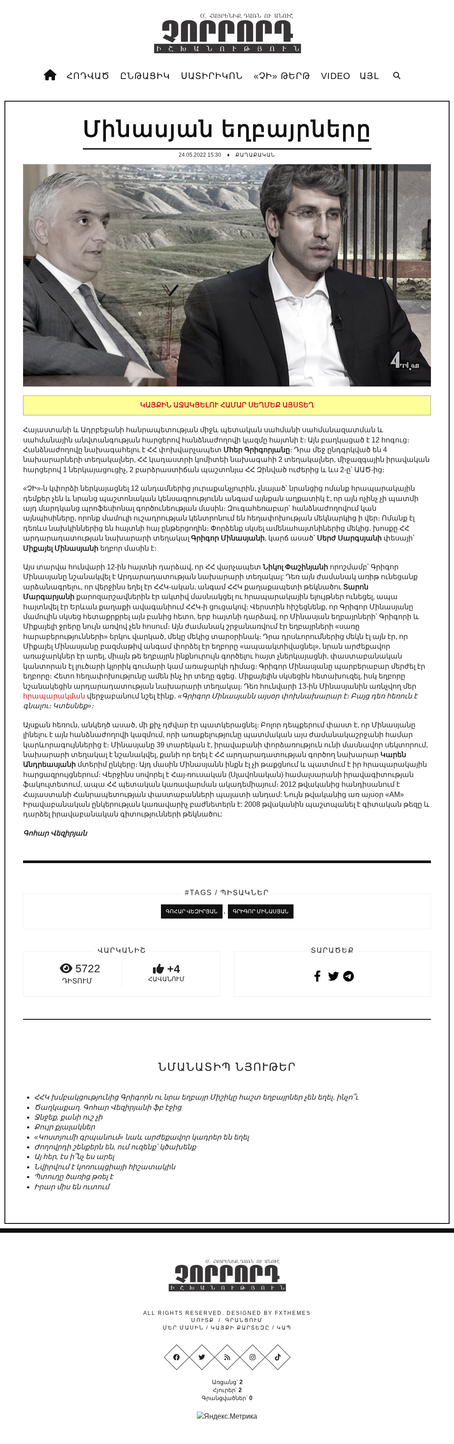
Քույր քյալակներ (64, 1127)
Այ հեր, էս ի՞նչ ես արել (74, 1156)
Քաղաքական (255, 155)
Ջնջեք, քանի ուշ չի (68, 1117)
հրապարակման (54, 696)
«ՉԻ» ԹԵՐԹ (282, 76)
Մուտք (202, 1320)
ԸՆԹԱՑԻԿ (145, 76)
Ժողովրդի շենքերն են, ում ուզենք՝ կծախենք (115, 1147)
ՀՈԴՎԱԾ (88, 76)
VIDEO (336, 76)
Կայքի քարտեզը (240, 1328)
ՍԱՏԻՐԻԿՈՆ (212, 76)
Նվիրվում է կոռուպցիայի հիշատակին (104, 1167)
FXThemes (293, 1313)
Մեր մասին (184, 1328)
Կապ (283, 1328)
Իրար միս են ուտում (71, 1187)
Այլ (369, 76)
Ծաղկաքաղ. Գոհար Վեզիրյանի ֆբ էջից (107, 1107)
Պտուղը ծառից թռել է (73, 1176)
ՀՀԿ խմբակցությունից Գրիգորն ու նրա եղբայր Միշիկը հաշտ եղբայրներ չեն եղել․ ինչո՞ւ (196, 1097)
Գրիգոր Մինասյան (261, 911)
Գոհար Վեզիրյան (192, 911)
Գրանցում (244, 1320)
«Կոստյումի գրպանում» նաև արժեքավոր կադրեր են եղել (141, 1137)
